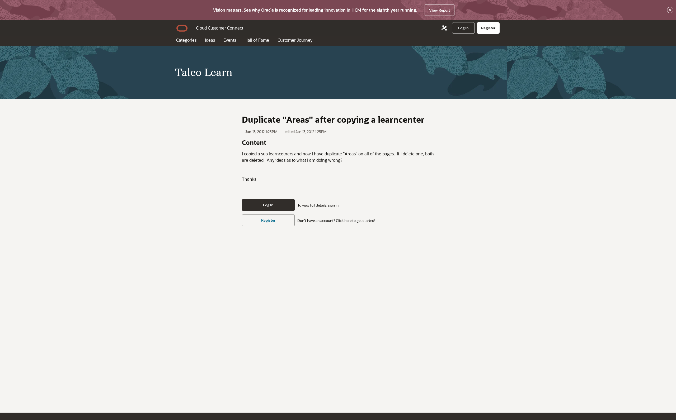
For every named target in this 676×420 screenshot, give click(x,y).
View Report (439, 10)
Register (268, 220)
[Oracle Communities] (444, 28)
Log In (268, 204)
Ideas (210, 40)
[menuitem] (463, 28)
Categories (186, 40)
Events (229, 40)
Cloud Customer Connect (219, 28)
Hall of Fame (257, 40)
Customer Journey (295, 40)
